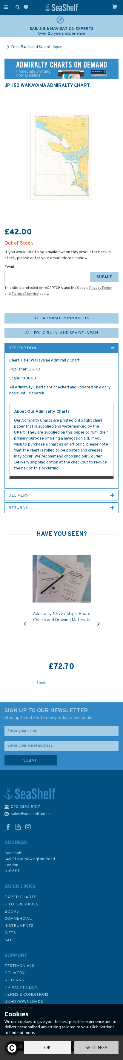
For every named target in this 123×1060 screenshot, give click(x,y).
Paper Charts (20, 897)
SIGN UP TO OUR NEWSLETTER (48, 714)
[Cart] (114, 7)
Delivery (14, 973)
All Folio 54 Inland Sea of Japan (61, 332)
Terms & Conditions (26, 994)
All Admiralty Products (61, 318)
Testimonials (19, 966)
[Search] (16, 6)
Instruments (18, 925)
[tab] (61, 348)
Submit (104, 277)
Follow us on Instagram (28, 826)
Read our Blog (18, 826)
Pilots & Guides (21, 904)
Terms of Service (25, 294)
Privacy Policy (100, 288)
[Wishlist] (27, 7)
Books (11, 911)
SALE (9, 940)
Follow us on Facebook (8, 826)
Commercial (18, 918)
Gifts (10, 933)
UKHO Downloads (23, 1001)
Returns (14, 980)
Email (10, 267)
